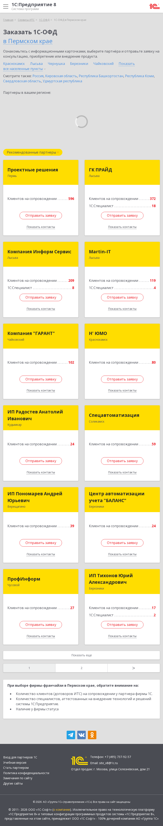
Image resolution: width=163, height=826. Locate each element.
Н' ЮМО (98, 333)
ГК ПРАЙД (100, 170)
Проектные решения (32, 170)
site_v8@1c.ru (108, 763)
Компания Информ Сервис (39, 252)
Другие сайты (13, 783)
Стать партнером (16, 768)
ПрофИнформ (23, 579)
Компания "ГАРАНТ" (31, 333)
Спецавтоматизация (114, 415)
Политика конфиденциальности (26, 773)
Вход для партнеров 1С (20, 757)
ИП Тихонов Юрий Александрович (111, 579)
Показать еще (81, 655)
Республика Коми (139, 76)
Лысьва (36, 63)
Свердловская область (22, 81)
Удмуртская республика (62, 81)
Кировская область (61, 76)
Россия (38, 76)
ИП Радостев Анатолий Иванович (35, 415)
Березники (79, 63)
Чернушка (56, 63)
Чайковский (103, 63)
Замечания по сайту (17, 778)
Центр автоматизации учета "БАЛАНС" (117, 497)
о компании (61, 809)
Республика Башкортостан (101, 76)
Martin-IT (100, 252)
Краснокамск (14, 63)
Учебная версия (14, 762)
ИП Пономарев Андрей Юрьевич (34, 497)
